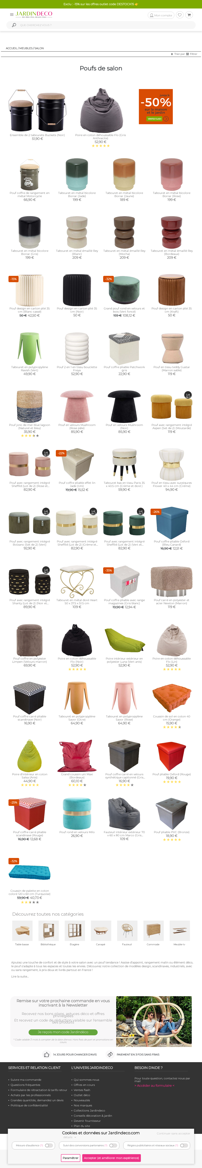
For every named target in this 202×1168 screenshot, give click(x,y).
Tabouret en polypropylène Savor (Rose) (124, 718)
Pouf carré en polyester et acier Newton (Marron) (171, 601)
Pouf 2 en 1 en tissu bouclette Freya (77, 368)
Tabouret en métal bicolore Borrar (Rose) (171, 194)
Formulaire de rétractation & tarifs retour (39, 1090)
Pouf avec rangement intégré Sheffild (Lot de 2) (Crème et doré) (77, 545)
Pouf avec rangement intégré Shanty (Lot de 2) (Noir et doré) (29, 603)
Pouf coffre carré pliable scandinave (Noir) (29, 718)
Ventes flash (82, 1090)
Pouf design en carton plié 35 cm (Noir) (77, 310)
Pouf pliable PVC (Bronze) (172, 832)
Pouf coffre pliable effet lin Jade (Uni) (77, 484)
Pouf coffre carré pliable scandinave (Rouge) (29, 833)
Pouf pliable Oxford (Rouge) (171, 774)
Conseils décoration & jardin (93, 1115)
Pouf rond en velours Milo (77, 832)
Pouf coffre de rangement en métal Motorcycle (30, 194)
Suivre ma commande (26, 1080)
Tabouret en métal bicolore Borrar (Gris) (29, 252)
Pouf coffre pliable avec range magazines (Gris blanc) (124, 601)
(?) (41, 1145)
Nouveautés (82, 1100)
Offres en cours (84, 1085)
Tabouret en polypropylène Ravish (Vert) (29, 368)
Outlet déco (82, 1095)
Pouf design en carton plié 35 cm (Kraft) (172, 310)
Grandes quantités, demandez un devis (37, 1100)
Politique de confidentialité (29, 1105)
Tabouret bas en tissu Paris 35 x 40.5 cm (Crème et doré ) (124, 484)
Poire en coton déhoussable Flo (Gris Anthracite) (100, 136)
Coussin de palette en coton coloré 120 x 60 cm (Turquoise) (29, 892)
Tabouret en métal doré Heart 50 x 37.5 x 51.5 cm (76, 601)
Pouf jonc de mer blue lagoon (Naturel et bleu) (29, 426)
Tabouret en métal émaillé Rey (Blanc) (77, 252)
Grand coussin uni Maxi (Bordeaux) (77, 775)
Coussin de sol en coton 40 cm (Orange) (171, 718)
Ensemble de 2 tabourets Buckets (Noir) (37, 135)
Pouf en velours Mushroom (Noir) (124, 426)
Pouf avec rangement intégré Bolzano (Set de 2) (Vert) (29, 543)
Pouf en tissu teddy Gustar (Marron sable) (171, 368)
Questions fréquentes (25, 1085)
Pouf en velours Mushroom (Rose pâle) (77, 426)
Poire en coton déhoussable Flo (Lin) (171, 660)
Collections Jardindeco (89, 1110)
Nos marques (83, 1105)
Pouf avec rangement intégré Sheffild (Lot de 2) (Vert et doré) (124, 545)
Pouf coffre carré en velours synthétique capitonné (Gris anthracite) (124, 777)
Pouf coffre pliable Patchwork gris (124, 368)
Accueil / (12, 48)
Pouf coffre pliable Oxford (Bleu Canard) (171, 543)
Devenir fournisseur (87, 1121)
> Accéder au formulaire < (154, 1085)
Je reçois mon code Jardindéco (63, 1032)
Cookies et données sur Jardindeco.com (101, 1132)
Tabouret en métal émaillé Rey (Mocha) (124, 252)
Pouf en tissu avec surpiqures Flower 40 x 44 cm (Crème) (172, 484)
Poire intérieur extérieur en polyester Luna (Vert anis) (124, 660)
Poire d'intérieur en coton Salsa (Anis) (29, 775)
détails (68, 1137)
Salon (39, 48)
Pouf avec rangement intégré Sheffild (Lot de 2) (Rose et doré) (29, 486)
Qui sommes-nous (86, 1080)
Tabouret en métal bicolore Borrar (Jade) (77, 194)
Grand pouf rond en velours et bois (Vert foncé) (124, 310)
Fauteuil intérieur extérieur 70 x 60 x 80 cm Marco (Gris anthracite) (124, 835)
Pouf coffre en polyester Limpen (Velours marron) (29, 660)
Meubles (26, 48)
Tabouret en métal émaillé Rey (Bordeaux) (172, 252)
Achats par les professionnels (31, 1095)
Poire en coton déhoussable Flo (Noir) (77, 660)
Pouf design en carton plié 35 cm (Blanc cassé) (29, 310)
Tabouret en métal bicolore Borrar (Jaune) (124, 194)
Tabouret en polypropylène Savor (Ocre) (77, 718)
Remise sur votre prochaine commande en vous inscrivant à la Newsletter (63, 1003)
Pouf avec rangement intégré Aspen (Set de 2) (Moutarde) (172, 426)
